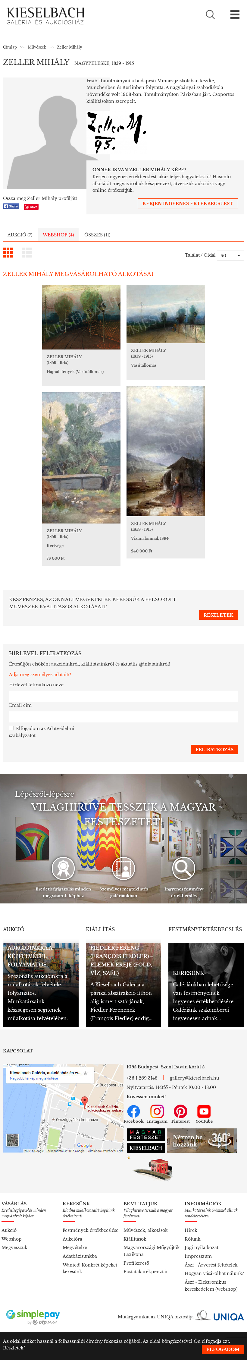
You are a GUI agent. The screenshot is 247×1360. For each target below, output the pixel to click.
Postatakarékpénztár (146, 1271)
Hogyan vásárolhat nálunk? (214, 1273)
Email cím (20, 705)
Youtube (204, 1121)
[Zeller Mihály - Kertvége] (81, 457)
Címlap (10, 47)
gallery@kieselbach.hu (194, 1078)
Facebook (134, 1121)
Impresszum (198, 1256)
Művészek (37, 47)
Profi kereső (136, 1263)
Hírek (191, 1230)
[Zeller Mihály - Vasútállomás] (166, 314)
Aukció (9, 1230)
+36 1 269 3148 (142, 1078)
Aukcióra (72, 1239)
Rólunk (193, 1239)
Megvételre (75, 1247)
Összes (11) (97, 235)
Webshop (12, 1239)
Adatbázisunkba (80, 1256)
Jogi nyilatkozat (201, 1247)
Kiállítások (135, 1239)
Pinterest (180, 1121)
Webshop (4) (58, 235)
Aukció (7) (20, 235)
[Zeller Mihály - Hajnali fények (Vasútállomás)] (81, 317)
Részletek (13, 1348)
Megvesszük (14, 1247)
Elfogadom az (41, 732)
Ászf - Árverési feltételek (211, 1265)
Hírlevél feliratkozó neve (36, 685)
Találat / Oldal (200, 255)
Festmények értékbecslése (90, 1230)
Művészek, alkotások (146, 1230)
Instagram (157, 1121)
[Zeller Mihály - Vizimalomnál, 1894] (166, 451)
